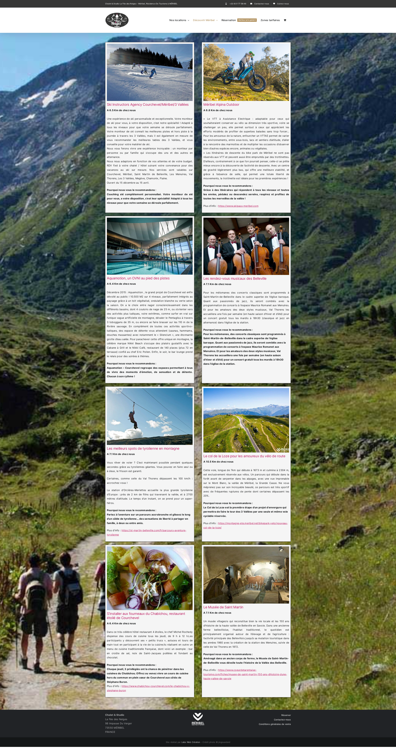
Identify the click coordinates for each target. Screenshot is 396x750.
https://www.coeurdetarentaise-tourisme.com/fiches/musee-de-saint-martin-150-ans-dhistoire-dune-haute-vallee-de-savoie (245, 674)
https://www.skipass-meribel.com (238, 205)
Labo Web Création (190, 742)
